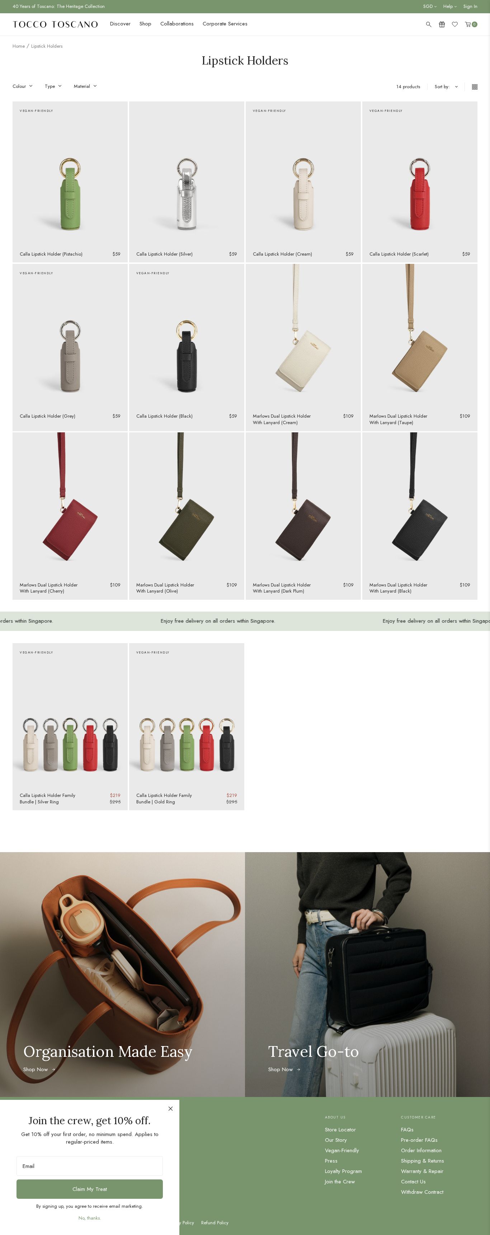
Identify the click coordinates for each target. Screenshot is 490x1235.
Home (19, 46)
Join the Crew (340, 1182)
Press (331, 1161)
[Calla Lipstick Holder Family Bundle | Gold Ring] (186, 715)
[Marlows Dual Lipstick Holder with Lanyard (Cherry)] (70, 504)
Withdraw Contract (422, 1192)
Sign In (470, 6)
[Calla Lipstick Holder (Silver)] (186, 173)
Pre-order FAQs (419, 1140)
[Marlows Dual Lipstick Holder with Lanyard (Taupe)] (419, 336)
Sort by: (442, 87)
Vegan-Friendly (342, 1150)
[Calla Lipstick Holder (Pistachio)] (70, 173)
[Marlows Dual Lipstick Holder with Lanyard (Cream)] (303, 336)
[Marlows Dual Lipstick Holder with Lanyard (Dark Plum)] (303, 504)
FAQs (407, 1130)
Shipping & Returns (422, 1161)
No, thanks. (90, 1218)
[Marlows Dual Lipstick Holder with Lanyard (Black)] (419, 504)
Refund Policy (214, 1223)
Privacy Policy (180, 1223)
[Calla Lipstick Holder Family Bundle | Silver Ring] (70, 715)
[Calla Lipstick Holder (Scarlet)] (419, 173)
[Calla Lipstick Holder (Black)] (186, 336)
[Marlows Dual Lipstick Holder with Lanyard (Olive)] (186, 504)
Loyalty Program (343, 1171)
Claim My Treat (89, 1189)
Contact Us (413, 1182)
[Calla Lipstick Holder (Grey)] (70, 336)
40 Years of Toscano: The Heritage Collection (59, 6)
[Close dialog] (170, 1108)
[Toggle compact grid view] (471, 86)
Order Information (421, 1150)
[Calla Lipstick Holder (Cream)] (303, 173)
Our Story (336, 1140)
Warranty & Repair (422, 1171)
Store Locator (340, 1130)
